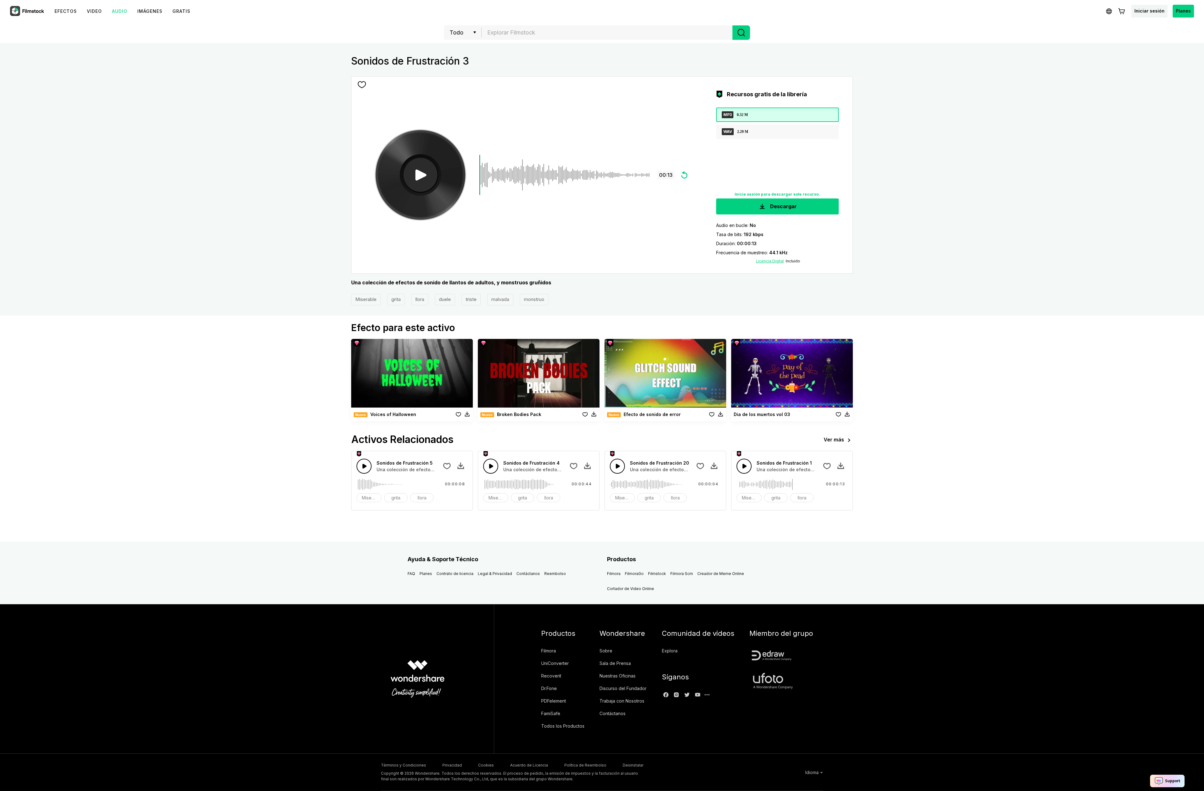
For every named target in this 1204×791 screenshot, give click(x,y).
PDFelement (553, 701)
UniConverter (555, 663)
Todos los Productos (562, 726)
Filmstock (657, 573)
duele (445, 299)
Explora (670, 650)
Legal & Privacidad (495, 573)
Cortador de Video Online (630, 588)
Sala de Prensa (615, 663)
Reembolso (555, 573)
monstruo (534, 299)
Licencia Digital (770, 261)
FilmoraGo (634, 573)
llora (419, 299)
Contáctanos (528, 573)
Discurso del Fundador (623, 688)
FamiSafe (550, 713)
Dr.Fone (549, 688)
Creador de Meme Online (720, 573)
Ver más (834, 439)
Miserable (366, 299)
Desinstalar (633, 765)
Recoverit (551, 675)
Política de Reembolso (585, 765)
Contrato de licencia (454, 573)
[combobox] (607, 32)
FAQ (411, 573)
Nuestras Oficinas (617, 675)
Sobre (605, 650)
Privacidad (452, 765)
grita (396, 299)
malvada (500, 299)
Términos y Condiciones (403, 765)
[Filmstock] (27, 11)
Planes (1183, 10)
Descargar (783, 206)
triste (471, 299)
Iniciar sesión (1149, 10)
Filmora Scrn (681, 573)
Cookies (486, 765)
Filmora (613, 573)
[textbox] (607, 32)
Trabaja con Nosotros (621, 701)
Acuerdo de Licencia (529, 765)
